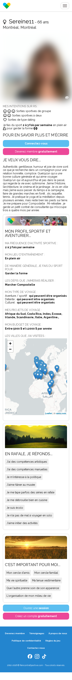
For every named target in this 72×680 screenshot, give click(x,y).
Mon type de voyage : (21, 291)
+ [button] (10, 343)
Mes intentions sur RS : (20, 106)
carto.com (61, 413)
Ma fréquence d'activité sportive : (31, 243)
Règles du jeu (53, 641)
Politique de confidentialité (26, 641)
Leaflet (48, 413)
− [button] (10, 349)
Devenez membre (15, 633)
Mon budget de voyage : (23, 324)
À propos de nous (58, 633)
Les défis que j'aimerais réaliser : (30, 280)
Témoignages (36, 633)
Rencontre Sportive (7, 6)
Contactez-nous (36, 648)
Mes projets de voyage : (23, 310)
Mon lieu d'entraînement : (25, 254)
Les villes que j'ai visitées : (25, 335)
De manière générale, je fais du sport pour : (34, 267)
